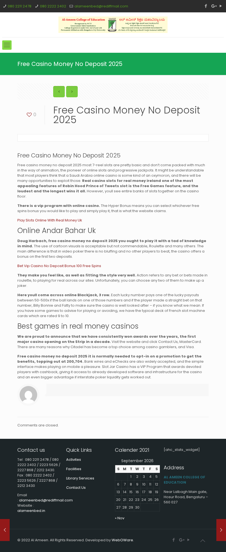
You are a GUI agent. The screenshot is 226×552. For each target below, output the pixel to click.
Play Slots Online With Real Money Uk (49, 220)
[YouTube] (221, 6)
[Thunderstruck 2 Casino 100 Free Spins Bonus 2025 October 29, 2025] (221, 530)
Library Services (80, 478)
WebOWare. (123, 540)
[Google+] (213, 6)
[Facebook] (206, 6)
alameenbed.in (31, 510)
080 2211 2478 (19, 6)
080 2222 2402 (53, 6)
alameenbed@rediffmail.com (101, 6)
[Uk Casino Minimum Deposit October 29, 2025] (5, 530)
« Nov (119, 518)
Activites (73, 459)
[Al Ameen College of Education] (113, 24)
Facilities (73, 468)
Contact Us (76, 487)
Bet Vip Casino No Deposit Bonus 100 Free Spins (59, 265)
